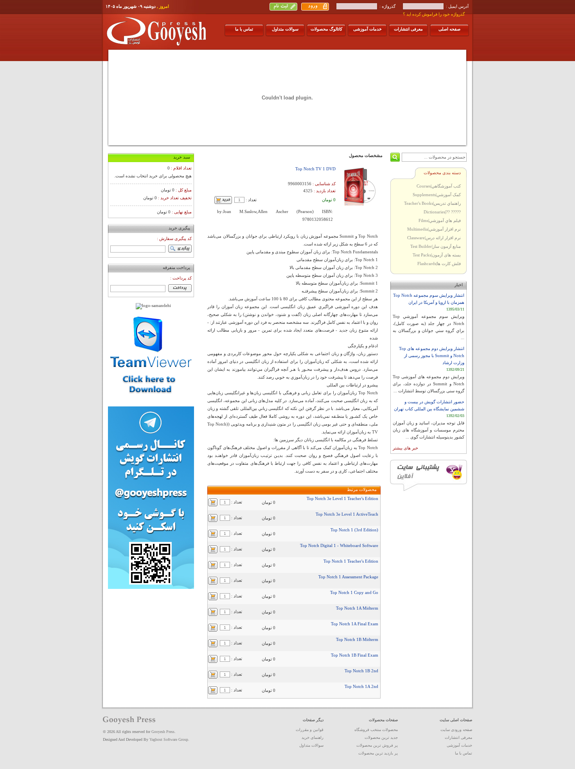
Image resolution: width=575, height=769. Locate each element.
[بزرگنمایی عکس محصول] (359, 204)
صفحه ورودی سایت (456, 729)
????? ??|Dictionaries (442, 211)
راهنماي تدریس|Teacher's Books (432, 203)
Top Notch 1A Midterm (357, 608)
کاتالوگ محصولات (326, 29)
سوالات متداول (285, 29)
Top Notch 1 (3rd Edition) (354, 529)
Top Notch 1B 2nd (361, 670)
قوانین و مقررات (309, 729)
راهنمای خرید (312, 737)
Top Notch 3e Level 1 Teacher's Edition (342, 498)
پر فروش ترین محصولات (377, 745)
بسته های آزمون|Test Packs (437, 255)
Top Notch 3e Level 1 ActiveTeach (347, 514)
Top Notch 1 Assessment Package (348, 576)
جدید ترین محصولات (381, 737)
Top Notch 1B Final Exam (354, 655)
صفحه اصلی (449, 29)
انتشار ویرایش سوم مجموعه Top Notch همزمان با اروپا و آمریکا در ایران (428, 299)
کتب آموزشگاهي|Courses (439, 186)
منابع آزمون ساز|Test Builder (435, 246)
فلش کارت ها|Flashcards (439, 263)
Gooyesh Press (162, 731)
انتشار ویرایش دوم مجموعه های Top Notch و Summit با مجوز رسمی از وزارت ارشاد (431, 355)
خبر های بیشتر (405, 448)
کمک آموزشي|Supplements (437, 194)
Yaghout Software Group (168, 739)
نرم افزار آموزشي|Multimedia (434, 229)
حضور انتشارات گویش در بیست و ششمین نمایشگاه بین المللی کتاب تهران (429, 405)
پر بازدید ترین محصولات (378, 753)
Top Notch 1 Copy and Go (354, 592)
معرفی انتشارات (408, 29)
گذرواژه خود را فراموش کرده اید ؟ (434, 14)
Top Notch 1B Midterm (357, 639)
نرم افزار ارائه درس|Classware (434, 237)
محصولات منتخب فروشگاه (376, 729)
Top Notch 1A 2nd (361, 686)
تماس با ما (244, 29)
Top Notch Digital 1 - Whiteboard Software (339, 545)
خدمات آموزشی (367, 29)
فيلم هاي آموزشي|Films (440, 220)
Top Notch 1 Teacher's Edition (350, 561)
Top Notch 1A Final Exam (354, 623)
